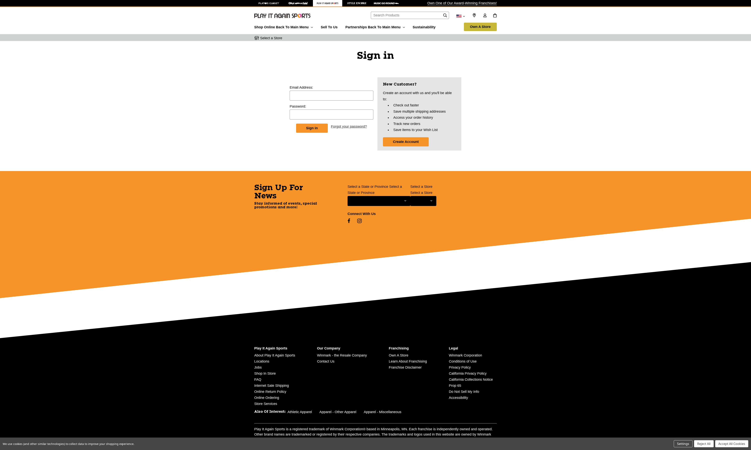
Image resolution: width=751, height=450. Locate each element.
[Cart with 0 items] (495, 15)
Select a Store (421, 187)
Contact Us (325, 361)
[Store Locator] (474, 15)
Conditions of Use (463, 361)
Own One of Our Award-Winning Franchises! (462, 3)
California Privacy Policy (468, 373)
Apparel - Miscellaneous (382, 412)
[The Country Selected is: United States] (460, 16)
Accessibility (458, 398)
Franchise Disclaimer (405, 367)
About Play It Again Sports (274, 355)
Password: (298, 106)
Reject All (704, 444)
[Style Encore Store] (357, 3)
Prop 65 (455, 386)
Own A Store (480, 27)
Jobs (258, 367)
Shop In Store (265, 373)
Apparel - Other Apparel (337, 412)
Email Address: (301, 87)
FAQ (257, 379)
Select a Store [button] (271, 38)
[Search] (445, 16)
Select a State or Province (368, 187)
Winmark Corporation (465, 355)
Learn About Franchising (408, 361)
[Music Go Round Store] (386, 3)
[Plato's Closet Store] (269, 3)
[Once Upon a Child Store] (298, 3)
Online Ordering (266, 398)
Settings (683, 444)
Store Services (265, 404)
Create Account (406, 142)
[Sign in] (484, 15)
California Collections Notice (471, 379)
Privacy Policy (460, 367)
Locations (261, 361)
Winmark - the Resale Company (342, 355)
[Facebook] (349, 220)
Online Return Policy (270, 392)
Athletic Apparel (299, 412)
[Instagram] (359, 220)
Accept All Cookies (731, 444)
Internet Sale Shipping (271, 386)
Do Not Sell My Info (464, 392)
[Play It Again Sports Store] (327, 3)
